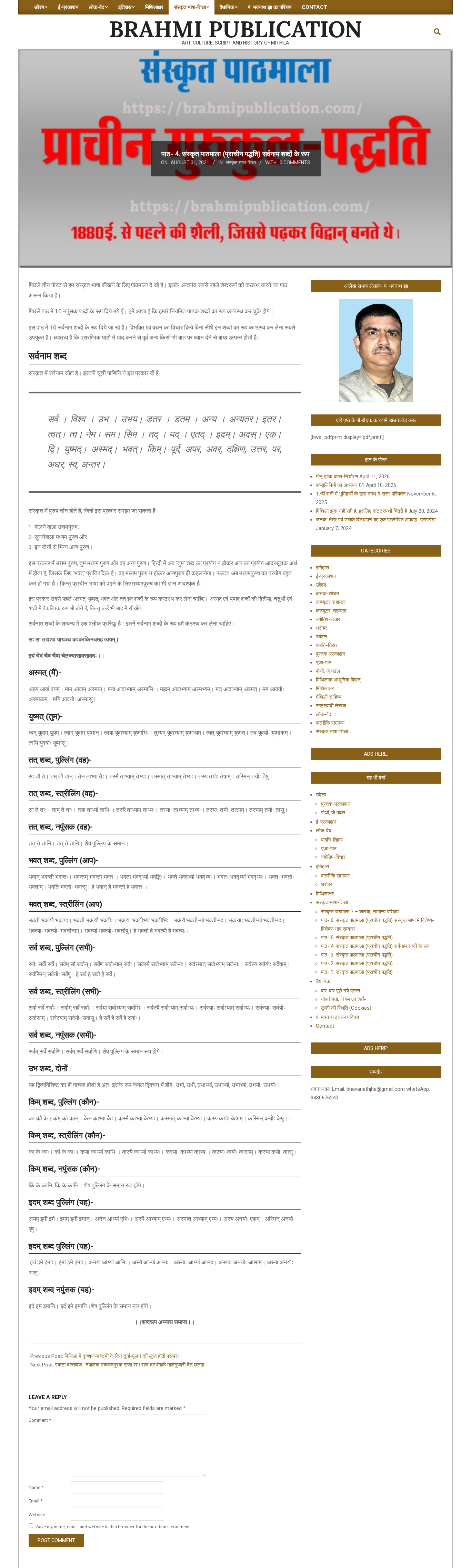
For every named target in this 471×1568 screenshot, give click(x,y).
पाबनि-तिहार (327, 645)
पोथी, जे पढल (328, 671)
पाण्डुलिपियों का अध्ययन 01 (340, 485)
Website (37, 1514)
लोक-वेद (323, 714)
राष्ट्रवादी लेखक (331, 706)
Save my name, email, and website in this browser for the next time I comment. (113, 1526)
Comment (40, 1420)
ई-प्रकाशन (326, 576)
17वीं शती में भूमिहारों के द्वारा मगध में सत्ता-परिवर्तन (361, 494)
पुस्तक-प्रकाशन (330, 654)
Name (36, 1487)
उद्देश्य (321, 585)
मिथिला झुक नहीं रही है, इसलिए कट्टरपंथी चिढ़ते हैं (361, 511)
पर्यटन (321, 637)
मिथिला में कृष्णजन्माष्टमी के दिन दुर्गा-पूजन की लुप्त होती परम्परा (121, 1356)
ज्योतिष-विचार (328, 619)
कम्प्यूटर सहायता (330, 602)
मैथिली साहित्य (328, 697)
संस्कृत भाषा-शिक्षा (241, 162)
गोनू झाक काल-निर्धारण (337, 476)
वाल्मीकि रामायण (330, 723)
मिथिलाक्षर (325, 688)
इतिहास (322, 568)
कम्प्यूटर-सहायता (331, 611)
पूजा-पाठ (323, 662)
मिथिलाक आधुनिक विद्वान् (338, 680)
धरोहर (321, 628)
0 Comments (295, 162)
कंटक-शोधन (327, 593)
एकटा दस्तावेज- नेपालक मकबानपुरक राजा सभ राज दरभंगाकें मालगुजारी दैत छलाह (129, 1365)
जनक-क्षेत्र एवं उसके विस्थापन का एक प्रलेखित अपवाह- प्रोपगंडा (375, 520)
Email (35, 1500)
